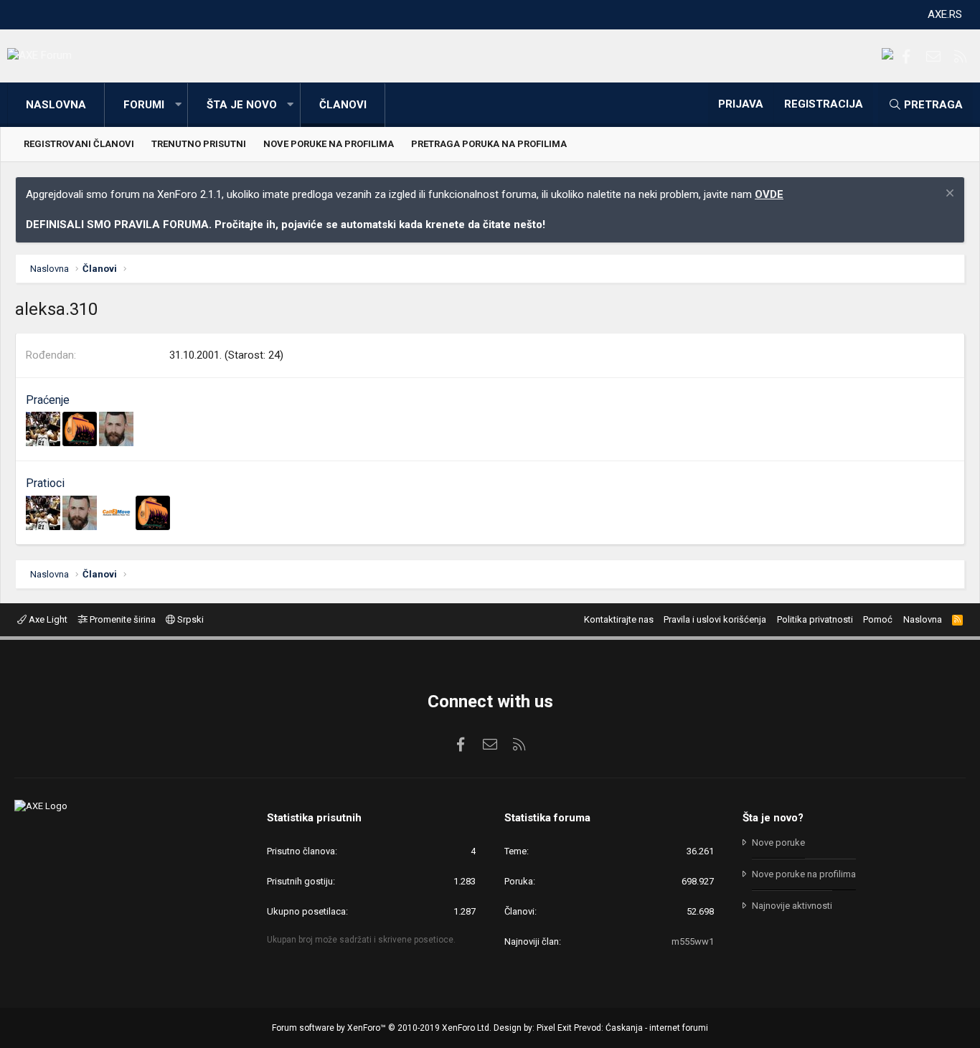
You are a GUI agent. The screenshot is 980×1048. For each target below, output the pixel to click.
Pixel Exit (554, 1028)
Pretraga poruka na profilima (489, 143)
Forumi (143, 104)
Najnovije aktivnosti (792, 905)
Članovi (343, 104)
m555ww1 (693, 941)
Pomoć (877, 619)
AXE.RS (945, 14)
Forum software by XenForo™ (381, 1028)
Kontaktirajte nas (619, 619)
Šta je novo (242, 104)
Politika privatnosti (815, 619)
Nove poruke (778, 842)
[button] (178, 105)
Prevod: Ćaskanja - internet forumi (641, 1028)
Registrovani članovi (79, 143)
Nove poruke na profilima (328, 143)
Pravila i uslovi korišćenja (715, 619)
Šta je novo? (773, 817)
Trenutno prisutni (198, 143)
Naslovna (56, 104)
